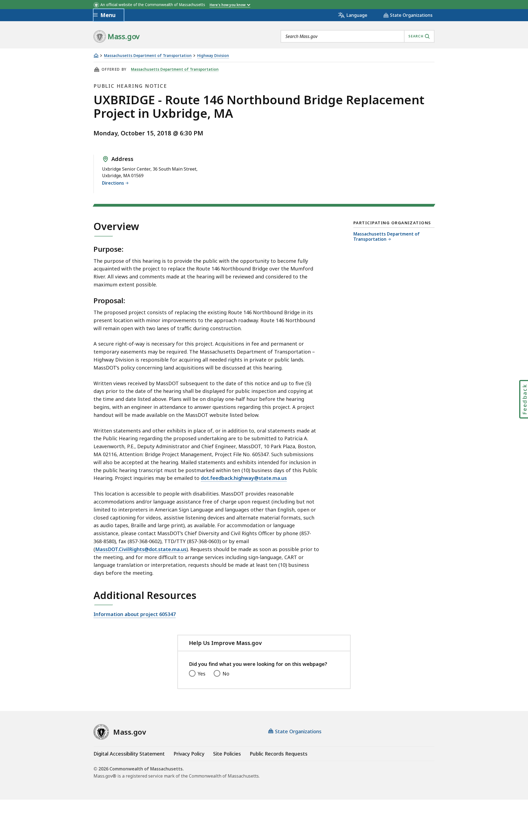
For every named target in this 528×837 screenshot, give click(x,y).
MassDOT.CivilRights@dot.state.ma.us (140, 549)
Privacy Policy (189, 753)
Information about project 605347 (135, 614)
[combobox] (357, 36)
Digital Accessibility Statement (129, 753)
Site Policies (227, 753)
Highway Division (213, 55)
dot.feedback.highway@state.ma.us (244, 478)
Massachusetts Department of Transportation (148, 55)
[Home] (96, 55)
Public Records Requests (278, 753)
